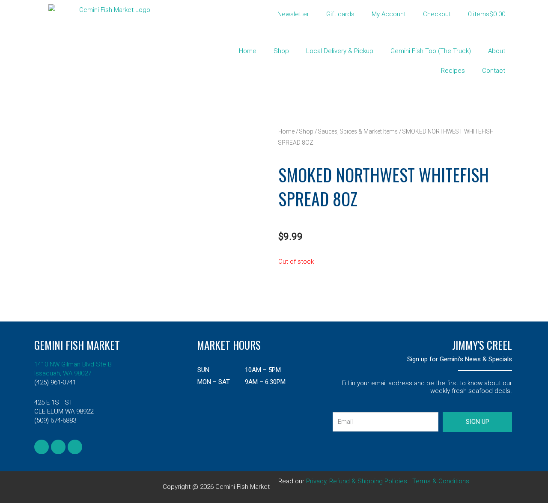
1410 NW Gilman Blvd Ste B (73, 364)
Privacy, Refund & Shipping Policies (356, 481)
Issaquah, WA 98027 (62, 373)
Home (247, 51)
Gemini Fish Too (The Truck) (430, 51)
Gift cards (340, 14)
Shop (281, 51)
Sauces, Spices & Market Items (358, 131)
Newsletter (293, 14)
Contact (493, 70)
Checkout (437, 14)
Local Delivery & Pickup (339, 51)
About (496, 51)
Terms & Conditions (440, 481)
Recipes (453, 70)
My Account (389, 14)
